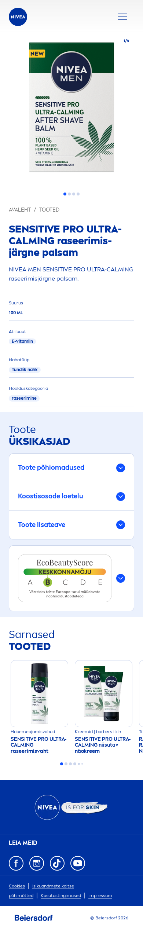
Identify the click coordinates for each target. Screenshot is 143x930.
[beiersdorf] (34, 918)
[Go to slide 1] (64, 194)
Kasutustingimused (61, 895)
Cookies (17, 886)
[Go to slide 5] (79, 764)
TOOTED (49, 210)
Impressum (100, 895)
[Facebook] (16, 863)
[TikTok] (57, 863)
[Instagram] (36, 863)
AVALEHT (20, 210)
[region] (71, 109)
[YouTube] (77, 863)
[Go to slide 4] (78, 194)
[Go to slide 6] (82, 764)
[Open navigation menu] (122, 17)
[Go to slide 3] (73, 194)
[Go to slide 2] (69, 194)
